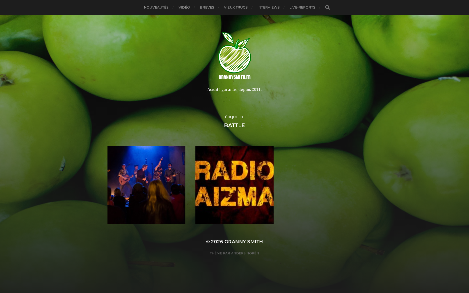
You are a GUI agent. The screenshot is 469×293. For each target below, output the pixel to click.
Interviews (268, 7)
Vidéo (184, 7)
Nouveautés (156, 7)
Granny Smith (243, 241)
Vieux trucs (236, 7)
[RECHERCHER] (327, 7)
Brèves (207, 7)
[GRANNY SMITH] (234, 56)
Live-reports (302, 7)
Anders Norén (245, 253)
